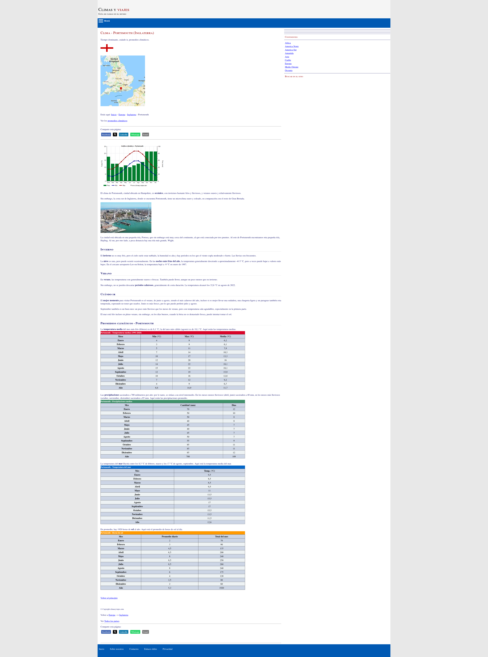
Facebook (106, 134)
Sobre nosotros (117, 648)
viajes (113, 9)
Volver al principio (109, 597)
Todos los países (111, 621)
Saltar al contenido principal (111, 1)
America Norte (292, 46)
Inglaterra (131, 114)
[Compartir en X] (115, 134)
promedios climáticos (117, 120)
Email (145, 134)
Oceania (288, 70)
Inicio (114, 114)
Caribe (288, 59)
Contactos (134, 648)
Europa (122, 114)
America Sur (291, 49)
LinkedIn (123, 134)
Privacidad (167, 648)
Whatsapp (135, 134)
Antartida (289, 53)
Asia (287, 56)
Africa (288, 42)
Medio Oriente (291, 66)
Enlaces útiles (150, 648)
